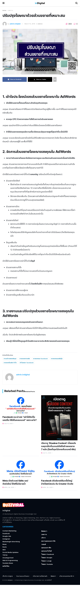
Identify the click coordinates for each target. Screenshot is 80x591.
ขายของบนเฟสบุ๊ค (56, 358)
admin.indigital (15, 24)
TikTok (4, 555)
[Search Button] (76, 3)
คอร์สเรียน (5, 566)
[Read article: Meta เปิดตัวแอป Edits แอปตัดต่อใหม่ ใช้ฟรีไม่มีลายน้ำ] (20, 468)
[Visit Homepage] (40, 3)
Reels (4, 547)
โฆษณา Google (46, 557)
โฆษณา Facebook (47, 554)
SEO (4, 549)
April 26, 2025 (9, 487)
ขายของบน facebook (40, 358)
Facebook (6, 533)
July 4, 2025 (46, 453)
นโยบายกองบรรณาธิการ (66, 576)
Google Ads (6, 536)
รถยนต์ (43, 544)
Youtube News (7, 563)
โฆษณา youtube (47, 564)
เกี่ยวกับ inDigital (7, 576)
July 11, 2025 (8, 423)
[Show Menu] (3, 3)
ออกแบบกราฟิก (46, 547)
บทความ (10, 10)
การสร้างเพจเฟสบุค (10, 358)
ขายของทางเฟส (25, 358)
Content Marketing (9, 531)
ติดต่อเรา (44, 531)
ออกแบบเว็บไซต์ (46, 551)
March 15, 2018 (29, 24)
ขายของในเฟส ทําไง (10, 362)
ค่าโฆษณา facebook (27, 362)
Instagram (6, 539)
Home (4, 10)
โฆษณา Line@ (46, 561)
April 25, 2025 (47, 487)
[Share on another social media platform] (55, 79)
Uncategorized (7, 558)
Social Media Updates (10, 552)
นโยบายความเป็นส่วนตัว (40, 576)
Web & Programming (10, 560)
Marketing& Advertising (11, 541)
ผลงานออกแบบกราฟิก (48, 541)
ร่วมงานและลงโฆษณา (22, 576)
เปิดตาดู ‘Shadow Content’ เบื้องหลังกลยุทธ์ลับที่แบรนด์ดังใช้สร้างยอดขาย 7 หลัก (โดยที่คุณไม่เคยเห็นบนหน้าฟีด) (58, 446)
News (4, 544)
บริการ (43, 538)
